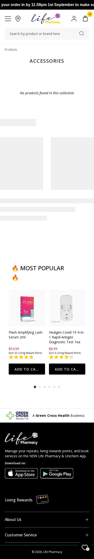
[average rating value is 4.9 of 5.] (21, 357)
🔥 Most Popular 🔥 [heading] (38, 272)
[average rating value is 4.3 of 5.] (62, 357)
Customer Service (21, 535)
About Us (13, 519)
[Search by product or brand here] (81, 33)
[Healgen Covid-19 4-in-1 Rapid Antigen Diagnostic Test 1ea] (67, 308)
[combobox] (47, 34)
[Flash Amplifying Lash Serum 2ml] (27, 308)
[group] (27, 332)
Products (11, 49)
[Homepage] (46, 18)
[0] (85, 19)
